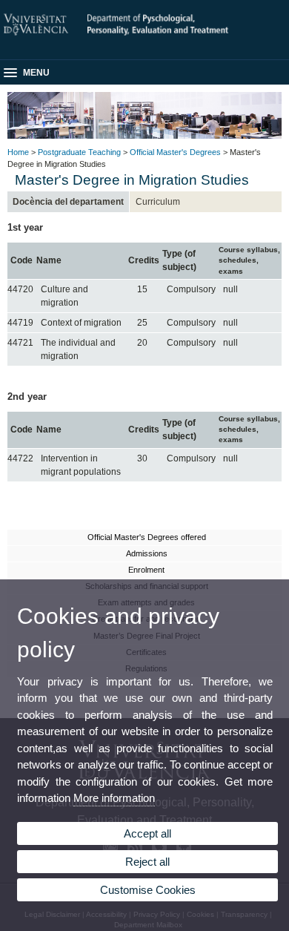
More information (114, 798)
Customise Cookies (148, 890)
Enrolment (146, 569)
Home (18, 152)
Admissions (146, 553)
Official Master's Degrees (175, 152)
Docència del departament (68, 202)
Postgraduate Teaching (79, 152)
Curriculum (158, 202)
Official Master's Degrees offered (146, 537)
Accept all (147, 833)
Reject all (147, 861)
